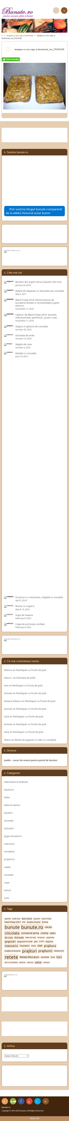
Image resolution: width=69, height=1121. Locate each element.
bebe (7, 797)
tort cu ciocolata (11, 962)
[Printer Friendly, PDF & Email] (11, 59)
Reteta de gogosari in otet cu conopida (35, 739)
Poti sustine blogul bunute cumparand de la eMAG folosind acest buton (34, 211)
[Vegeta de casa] (9, 344)
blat (23, 922)
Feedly (13, 1101)
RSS (5, 1101)
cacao (48, 927)
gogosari (10, 941)
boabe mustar (33, 922)
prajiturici (9, 859)
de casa (9, 937)
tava (53, 957)
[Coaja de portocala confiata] (9, 624)
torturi (7, 890)
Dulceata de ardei (25, 677)
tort (59, 957)
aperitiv (8, 919)
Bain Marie (27, 918)
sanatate (8, 874)
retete (7, 867)
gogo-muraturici (13, 836)
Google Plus (29, 1101)
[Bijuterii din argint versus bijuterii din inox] (9, 281)
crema (44, 933)
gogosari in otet (24, 941)
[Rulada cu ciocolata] (9, 591)
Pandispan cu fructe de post (31, 670)
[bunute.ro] (34, 12)
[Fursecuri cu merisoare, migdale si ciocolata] (9, 597)
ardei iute (16, 919)
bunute (8, 693)
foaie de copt (30, 937)
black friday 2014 (13, 922)
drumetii (8, 820)
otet (39, 945)
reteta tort (59, 950)
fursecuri (41, 937)
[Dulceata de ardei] (9, 335)
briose (45, 922)
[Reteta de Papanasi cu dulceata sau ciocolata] (9, 290)
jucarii (41, 941)
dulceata (19, 937)
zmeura (46, 962)
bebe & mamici (12, 805)
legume (49, 941)
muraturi (25, 945)
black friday (46, 919)
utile (6, 898)
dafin (53, 933)
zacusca (30, 962)
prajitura (50, 946)
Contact (46, 1101)
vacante (22, 962)
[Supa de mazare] (9, 615)
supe (6, 882)
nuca (33, 945)
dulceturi (9, 828)
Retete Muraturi (29, 957)
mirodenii (9, 851)
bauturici (9, 789)
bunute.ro (32, 927)
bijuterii (8, 812)
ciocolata (12, 933)
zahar (38, 962)
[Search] (56, 10)
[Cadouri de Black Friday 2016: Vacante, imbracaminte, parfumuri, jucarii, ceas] (9, 314)
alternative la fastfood (16, 781)
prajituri (29, 950)
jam (36, 941)
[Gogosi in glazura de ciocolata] (9, 326)
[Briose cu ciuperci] (9, 606)
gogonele (50, 937)
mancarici (9, 843)
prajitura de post (13, 950)
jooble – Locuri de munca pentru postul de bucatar (30, 760)
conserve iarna (30, 933)
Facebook (21, 1101)
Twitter (37, 1101)
